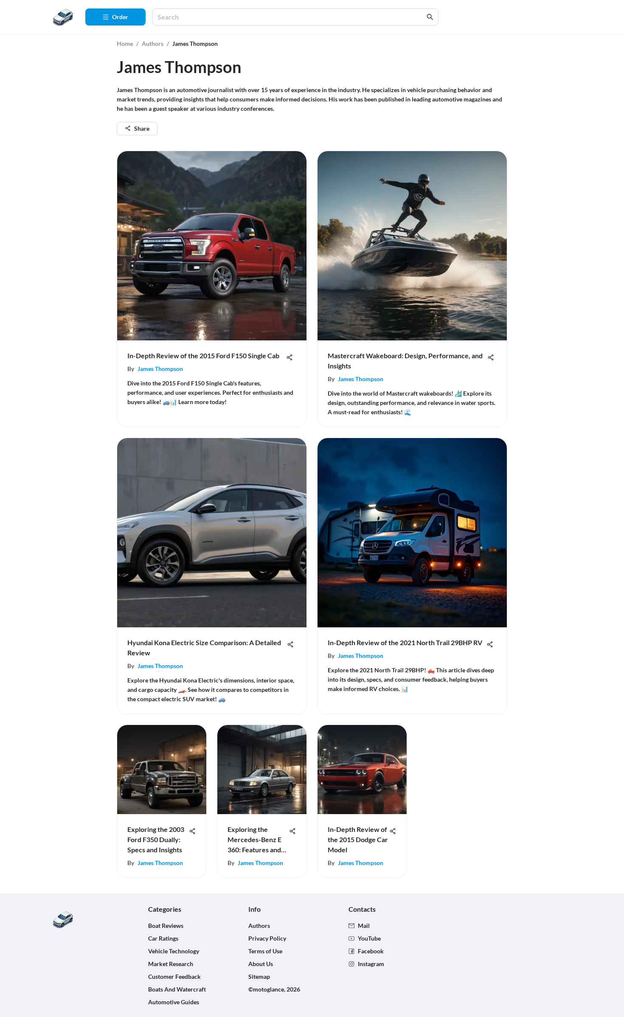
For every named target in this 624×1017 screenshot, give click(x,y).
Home (125, 43)
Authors (152, 43)
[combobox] (291, 17)
